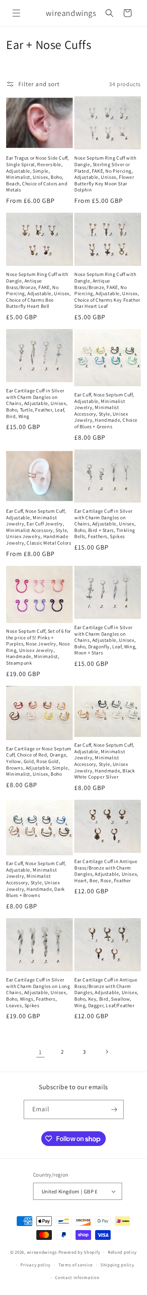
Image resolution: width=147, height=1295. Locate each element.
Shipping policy (117, 1265)
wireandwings (42, 1252)
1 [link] (40, 1052)
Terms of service (75, 1265)
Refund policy (122, 1252)
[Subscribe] (114, 1109)
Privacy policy (35, 1265)
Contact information (77, 1277)
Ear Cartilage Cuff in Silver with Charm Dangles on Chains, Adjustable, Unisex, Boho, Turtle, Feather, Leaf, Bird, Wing (36, 403)
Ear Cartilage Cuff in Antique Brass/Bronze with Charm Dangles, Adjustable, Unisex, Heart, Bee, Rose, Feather (106, 870)
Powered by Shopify (79, 1252)
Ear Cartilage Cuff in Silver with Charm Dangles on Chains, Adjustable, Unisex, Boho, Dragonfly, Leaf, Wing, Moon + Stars (105, 640)
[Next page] (107, 1052)
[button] (16, 13)
